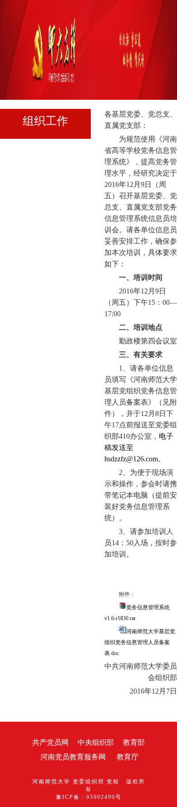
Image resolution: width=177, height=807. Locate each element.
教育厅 (127, 757)
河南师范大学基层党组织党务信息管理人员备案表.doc (139, 642)
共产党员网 (50, 742)
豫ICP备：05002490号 (89, 797)
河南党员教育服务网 (73, 757)
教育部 (134, 742)
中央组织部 (96, 742)
